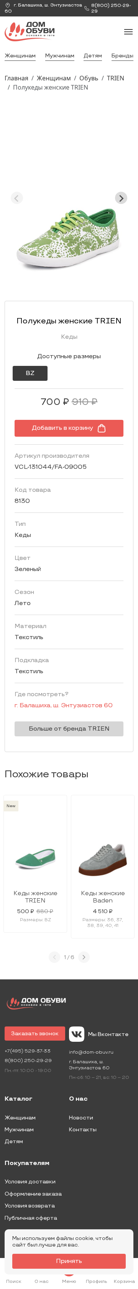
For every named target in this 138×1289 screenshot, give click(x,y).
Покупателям (27, 1163)
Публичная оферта (31, 1218)
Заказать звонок (35, 1033)
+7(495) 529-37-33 (28, 1051)
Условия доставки (30, 1182)
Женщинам (20, 55)
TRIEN (115, 78)
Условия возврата (30, 1206)
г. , (43, 8)
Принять (69, 1261)
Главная (16, 78)
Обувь (89, 78)
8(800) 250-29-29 (28, 1061)
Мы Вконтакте (108, 1034)
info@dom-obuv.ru (91, 1052)
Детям (93, 55)
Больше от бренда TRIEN (69, 729)
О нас (78, 1099)
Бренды (122, 55)
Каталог (19, 1099)
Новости (81, 1118)
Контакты (83, 1129)
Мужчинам (59, 55)
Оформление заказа (33, 1194)
